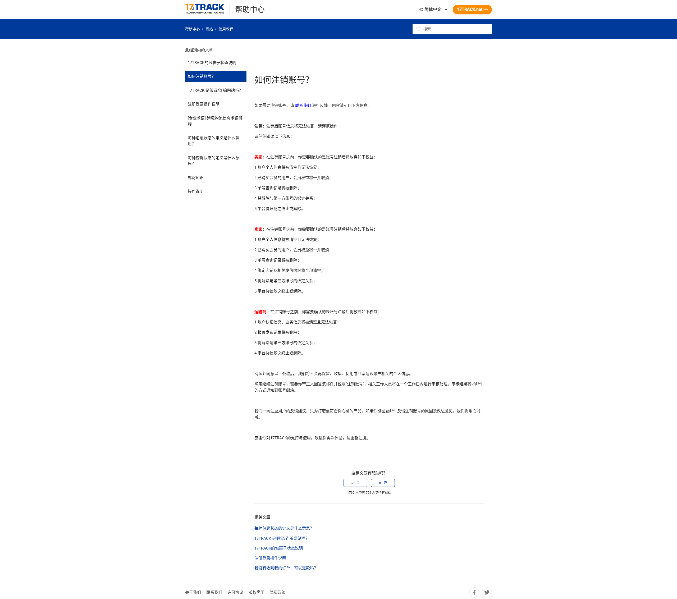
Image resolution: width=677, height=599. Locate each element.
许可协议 (235, 592)
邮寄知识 (196, 177)
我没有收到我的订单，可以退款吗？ (286, 568)
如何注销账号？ (202, 76)
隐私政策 (278, 592)
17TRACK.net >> (472, 9)
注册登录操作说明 (203, 104)
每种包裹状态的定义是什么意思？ (213, 141)
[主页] (207, 9)
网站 (209, 29)
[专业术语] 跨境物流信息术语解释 (215, 121)
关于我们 (193, 592)
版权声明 (256, 592)
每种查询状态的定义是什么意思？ (213, 161)
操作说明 (196, 191)
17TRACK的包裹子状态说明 (212, 62)
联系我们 (214, 592)
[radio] (355, 483)
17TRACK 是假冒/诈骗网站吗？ (215, 90)
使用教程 (225, 29)
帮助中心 (192, 29)
